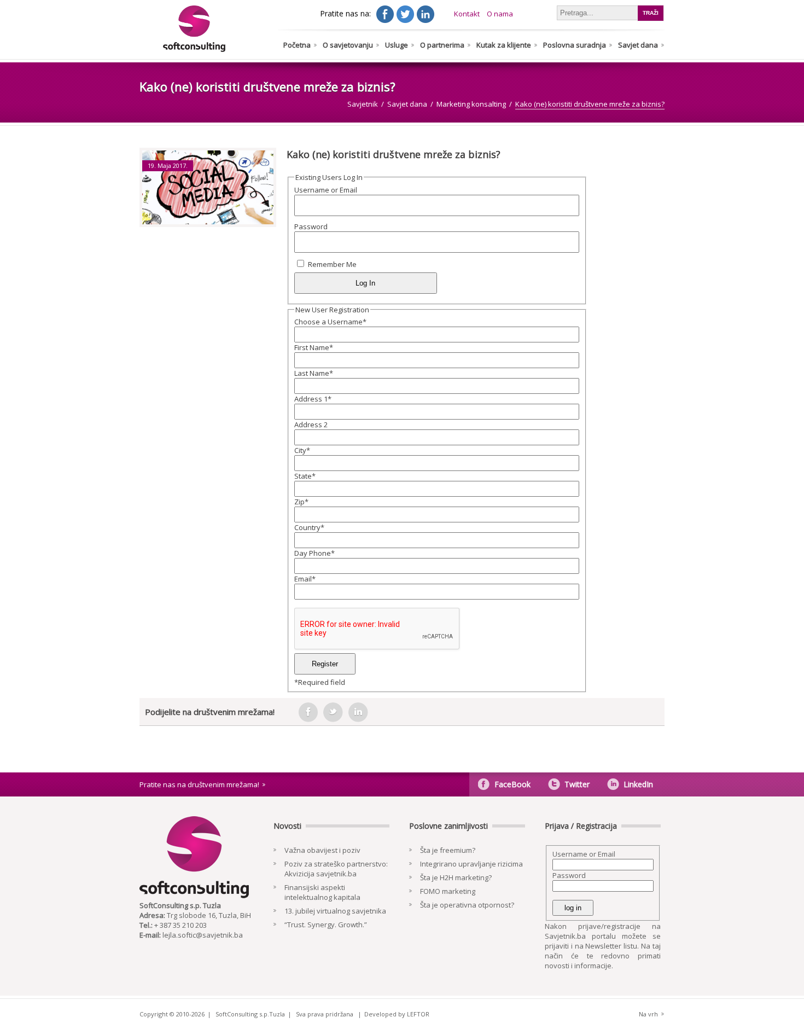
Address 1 (312, 399)
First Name (313, 347)
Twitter (577, 784)
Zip (301, 502)
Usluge (396, 45)
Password (311, 226)
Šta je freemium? (447, 850)
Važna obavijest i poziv (322, 850)
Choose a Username (330, 322)
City (302, 450)
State (305, 476)
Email (305, 579)
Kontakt (467, 14)
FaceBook (512, 784)
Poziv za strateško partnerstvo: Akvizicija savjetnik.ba (336, 869)
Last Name (313, 373)
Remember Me (332, 264)
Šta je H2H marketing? (456, 877)
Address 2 (311, 424)
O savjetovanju (348, 45)
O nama (500, 14)
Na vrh (648, 1014)
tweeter (333, 712)
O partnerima (442, 45)
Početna (297, 45)
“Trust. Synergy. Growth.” (325, 924)
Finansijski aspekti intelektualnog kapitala (322, 892)
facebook (308, 712)
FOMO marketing (447, 891)
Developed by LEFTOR (396, 1014)
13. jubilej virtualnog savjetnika (335, 911)
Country (309, 527)
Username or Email (325, 190)
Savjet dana (638, 45)
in (358, 712)
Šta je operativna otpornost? (467, 905)
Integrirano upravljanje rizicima (471, 864)
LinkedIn (638, 784)
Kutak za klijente (503, 45)
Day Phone (314, 553)
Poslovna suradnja (574, 45)
